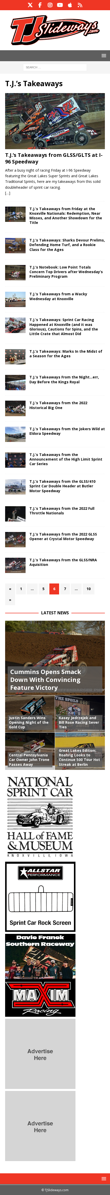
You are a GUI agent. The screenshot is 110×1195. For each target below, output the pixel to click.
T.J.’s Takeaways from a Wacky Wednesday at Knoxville (58, 296)
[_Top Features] (15, 214)
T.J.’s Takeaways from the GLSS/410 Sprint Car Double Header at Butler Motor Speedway (62, 486)
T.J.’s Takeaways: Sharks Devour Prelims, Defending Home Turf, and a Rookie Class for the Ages (67, 245)
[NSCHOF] (40, 856)
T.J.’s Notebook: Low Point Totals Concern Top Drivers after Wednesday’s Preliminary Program (66, 272)
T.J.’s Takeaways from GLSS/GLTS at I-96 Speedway (54, 158)
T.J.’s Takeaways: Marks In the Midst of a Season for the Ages (65, 353)
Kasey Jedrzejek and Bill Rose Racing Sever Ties (79, 722)
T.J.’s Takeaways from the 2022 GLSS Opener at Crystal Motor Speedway (63, 536)
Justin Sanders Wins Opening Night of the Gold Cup (29, 722)
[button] (103, 55)
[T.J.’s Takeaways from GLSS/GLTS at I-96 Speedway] (55, 121)
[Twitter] (30, 5)
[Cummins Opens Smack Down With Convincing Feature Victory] (55, 658)
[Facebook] (40, 5)
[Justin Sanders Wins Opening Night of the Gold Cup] (30, 713)
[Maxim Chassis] (40, 1013)
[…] (7, 192)
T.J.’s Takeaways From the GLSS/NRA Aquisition (63, 562)
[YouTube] (60, 5)
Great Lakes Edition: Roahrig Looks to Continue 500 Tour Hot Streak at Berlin (79, 757)
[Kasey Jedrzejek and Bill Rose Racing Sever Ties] (80, 713)
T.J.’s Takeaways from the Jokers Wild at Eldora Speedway (67, 431)
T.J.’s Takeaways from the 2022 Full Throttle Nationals (61, 510)
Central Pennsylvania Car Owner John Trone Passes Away (29, 760)
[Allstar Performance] (40, 928)
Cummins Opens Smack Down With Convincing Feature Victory (45, 679)
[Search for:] (55, 67)
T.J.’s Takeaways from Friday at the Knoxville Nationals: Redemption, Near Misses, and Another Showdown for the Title (65, 215)
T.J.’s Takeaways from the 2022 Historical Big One (58, 405)
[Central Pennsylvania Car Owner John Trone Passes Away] (30, 751)
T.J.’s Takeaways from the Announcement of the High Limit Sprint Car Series (65, 459)
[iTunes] (69, 5)
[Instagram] (50, 5)
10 (88, 588)
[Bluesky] (79, 5)
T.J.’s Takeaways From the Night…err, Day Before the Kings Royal (64, 379)
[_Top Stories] (15, 408)
